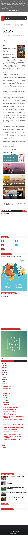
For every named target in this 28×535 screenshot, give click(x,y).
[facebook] (9, 531)
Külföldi (22, 25)
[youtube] (17, 531)
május (4, 399)
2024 (3, 367)
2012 (3, 447)
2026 (3, 363)
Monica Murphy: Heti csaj (9, 421)
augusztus (6, 393)
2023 (3, 369)
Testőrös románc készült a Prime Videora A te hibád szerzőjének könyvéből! (16, 498)
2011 (3, 449)
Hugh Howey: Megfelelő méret (10, 443)
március (5, 402)
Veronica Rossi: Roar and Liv (10, 433)
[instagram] (11, 531)
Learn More (12, 10)
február (5, 404)
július (4, 395)
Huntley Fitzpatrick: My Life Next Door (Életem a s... (15, 425)
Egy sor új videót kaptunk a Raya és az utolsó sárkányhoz (16, 482)
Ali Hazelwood (6, 168)
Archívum (7, 361)
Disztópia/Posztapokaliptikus (17, 24)
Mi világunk (12, 26)
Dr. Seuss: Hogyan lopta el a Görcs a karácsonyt (15, 419)
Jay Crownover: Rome (8, 423)
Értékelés (4, 25)
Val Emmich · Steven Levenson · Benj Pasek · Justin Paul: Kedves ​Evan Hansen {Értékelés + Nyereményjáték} (13, 196)
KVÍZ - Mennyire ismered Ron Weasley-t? (15, 476)
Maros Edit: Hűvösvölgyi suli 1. (10, 411)
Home (4, 24)
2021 (3, 372)
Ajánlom (9, 24)
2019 (3, 376)
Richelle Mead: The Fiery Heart (10, 414)
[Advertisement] (14, 313)
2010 (3, 451)
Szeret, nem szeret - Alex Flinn (10, 407)
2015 (3, 383)
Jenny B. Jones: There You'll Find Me (12, 434)
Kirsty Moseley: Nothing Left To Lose (12, 439)
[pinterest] (15, 531)
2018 (3, 377)
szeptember (6, 391)
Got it (17, 10)
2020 (3, 374)
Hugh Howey (9, 25)
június (4, 397)
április (4, 400)
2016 (3, 381)
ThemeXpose (16, 533)
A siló (7, 24)
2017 (3, 379)
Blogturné (6, 181)
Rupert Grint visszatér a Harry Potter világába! (16, 492)
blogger (25, 210)
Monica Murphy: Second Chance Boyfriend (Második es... (13, 417)
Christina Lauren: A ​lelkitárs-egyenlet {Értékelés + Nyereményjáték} (13, 184)
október (5, 390)
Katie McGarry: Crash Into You (10, 431)
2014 (3, 385)
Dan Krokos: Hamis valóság (9, 409)
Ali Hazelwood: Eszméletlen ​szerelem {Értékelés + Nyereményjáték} (13, 171)
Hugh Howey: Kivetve (8, 413)
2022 (3, 370)
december (6, 386)
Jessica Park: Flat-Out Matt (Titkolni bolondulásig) (12, 437)
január (5, 406)
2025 (3, 365)
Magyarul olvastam (6, 26)
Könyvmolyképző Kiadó (16, 25)
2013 (3, 445)
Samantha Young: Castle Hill (10, 429)
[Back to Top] (18, 531)
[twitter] (13, 531)
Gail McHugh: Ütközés (8, 441)
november (6, 388)
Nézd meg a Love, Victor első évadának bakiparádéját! (15, 488)
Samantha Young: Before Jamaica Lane (13, 427)
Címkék (20, 361)
